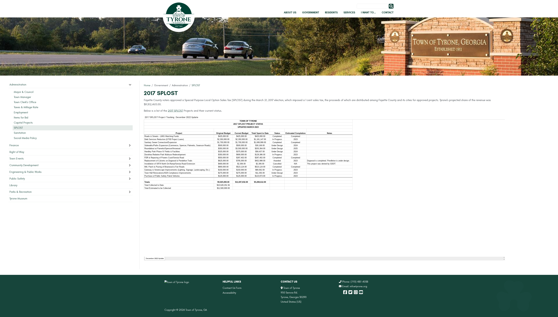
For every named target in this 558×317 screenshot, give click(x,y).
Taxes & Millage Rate (26, 107)
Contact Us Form (232, 288)
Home (147, 85)
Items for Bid (21, 117)
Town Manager (22, 97)
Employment (21, 112)
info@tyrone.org (358, 286)
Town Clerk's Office (25, 102)
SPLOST (196, 85)
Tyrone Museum (18, 198)
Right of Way (16, 152)
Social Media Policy (25, 138)
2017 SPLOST (175, 110)
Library (13, 185)
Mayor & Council (23, 92)
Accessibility (229, 292)
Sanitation (20, 132)
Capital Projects (23, 122)
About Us (290, 12)
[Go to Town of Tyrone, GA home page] (179, 16)
